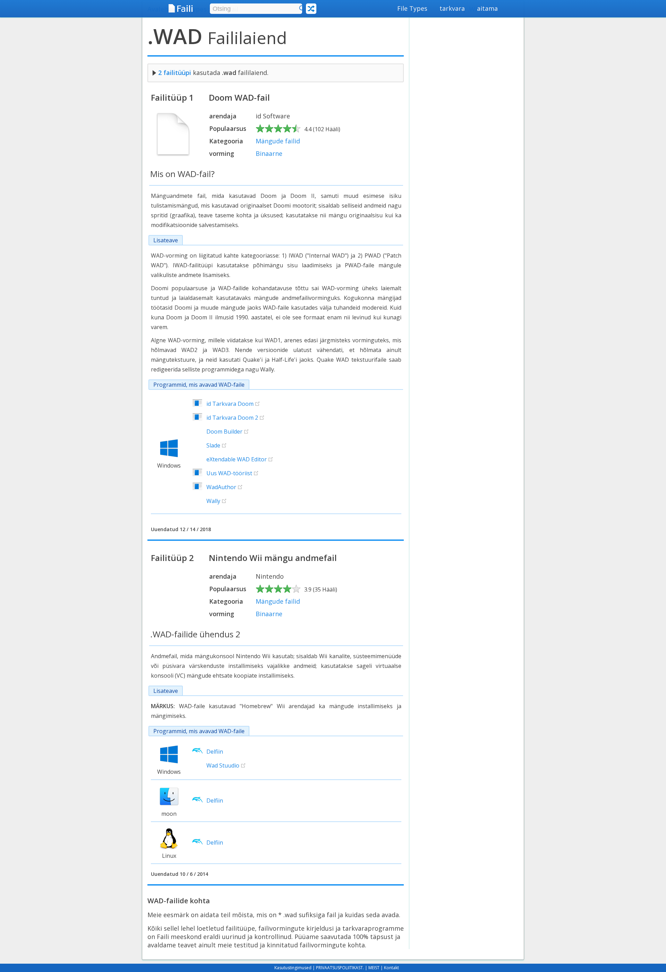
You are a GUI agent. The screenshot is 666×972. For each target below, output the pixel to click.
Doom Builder (224, 431)
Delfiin (214, 751)
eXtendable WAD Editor (236, 459)
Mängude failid (278, 141)
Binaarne (269, 153)
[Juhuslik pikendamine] (311, 8)
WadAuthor (221, 487)
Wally (213, 501)
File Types (412, 8)
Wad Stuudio (222, 765)
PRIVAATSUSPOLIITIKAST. (340, 968)
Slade (213, 445)
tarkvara (452, 8)
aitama (487, 8)
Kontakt (391, 968)
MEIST (373, 968)
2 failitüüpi (174, 72)
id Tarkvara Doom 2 (232, 417)
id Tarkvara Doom (230, 404)
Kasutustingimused (292, 968)
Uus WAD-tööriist (229, 473)
